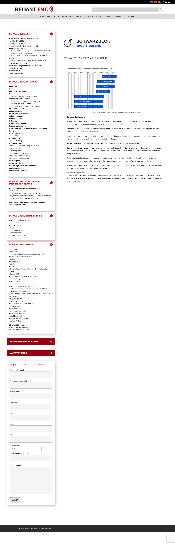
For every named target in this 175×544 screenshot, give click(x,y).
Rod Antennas (14, 168)
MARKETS (120, 16)
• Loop (11, 225)
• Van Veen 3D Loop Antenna (19, 158)
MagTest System (15, 299)
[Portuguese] (156, 2)
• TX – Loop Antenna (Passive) (19, 156)
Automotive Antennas (17, 91)
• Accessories (13, 249)
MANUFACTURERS (103, 16)
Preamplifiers (14, 306)
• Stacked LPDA (14, 138)
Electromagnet (14, 281)
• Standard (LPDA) (15, 141)
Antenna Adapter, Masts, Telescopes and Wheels (26, 254)
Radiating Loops (16, 233)
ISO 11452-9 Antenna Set (18, 123)
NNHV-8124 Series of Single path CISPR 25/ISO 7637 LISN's (31, 51)
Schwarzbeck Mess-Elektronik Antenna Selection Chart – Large (115, 112)
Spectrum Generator (17, 313)
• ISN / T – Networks (16, 68)
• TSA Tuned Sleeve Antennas (19, 113)
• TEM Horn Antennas (16, 108)
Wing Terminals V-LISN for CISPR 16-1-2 (24, 46)
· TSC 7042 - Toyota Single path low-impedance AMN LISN (30, 61)
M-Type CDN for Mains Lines (20, 191)
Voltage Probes (15, 321)
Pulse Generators (15, 308)
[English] (152, 2)
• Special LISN (14, 71)
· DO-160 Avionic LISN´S (18, 63)
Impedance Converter (17, 126)
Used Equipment (15, 316)
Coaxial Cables (14, 274)
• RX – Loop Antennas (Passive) (20, 153)
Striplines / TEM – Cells (17, 311)
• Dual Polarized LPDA (16, 133)
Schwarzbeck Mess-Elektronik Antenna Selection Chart (89, 68)
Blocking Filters (15, 261)
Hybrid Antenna (15, 121)
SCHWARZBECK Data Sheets (19, 327)
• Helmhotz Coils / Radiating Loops (21, 220)
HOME (42, 16)
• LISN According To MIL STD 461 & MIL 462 (25, 66)
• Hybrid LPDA (14, 136)
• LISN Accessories (16, 73)
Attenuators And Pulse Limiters (20, 256)
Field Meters (14, 284)
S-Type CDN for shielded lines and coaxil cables (26, 193)
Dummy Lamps (15, 279)
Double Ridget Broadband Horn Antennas (25, 101)
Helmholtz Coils (16, 148)
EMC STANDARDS (83, 16)
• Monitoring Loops (16, 230)
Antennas (17, 225)
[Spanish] (160, 2)
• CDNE (11, 266)
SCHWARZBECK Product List (19, 330)
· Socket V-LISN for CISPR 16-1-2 (21, 43)
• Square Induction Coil (17, 235)
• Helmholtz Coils (15, 223)
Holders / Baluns (15, 118)
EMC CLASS (52, 16)
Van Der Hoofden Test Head (19, 318)
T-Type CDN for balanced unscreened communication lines (30, 196)
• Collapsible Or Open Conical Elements (23, 96)
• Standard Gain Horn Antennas (20, 104)
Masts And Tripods (16, 163)
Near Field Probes (16, 301)
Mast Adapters (14, 161)
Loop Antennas (15, 143)
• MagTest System (15, 228)
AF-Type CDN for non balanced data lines (24, 198)
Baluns (12, 259)
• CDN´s (12, 264)
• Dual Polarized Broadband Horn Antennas (24, 106)
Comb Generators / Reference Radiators (23, 276)
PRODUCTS (66, 16)
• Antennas (13, 252)
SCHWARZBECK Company (18, 325)
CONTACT (131, 16)
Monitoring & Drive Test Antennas (22, 166)
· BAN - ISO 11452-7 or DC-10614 (21, 53)
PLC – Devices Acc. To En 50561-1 (21, 303)
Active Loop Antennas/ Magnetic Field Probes (26, 146)
